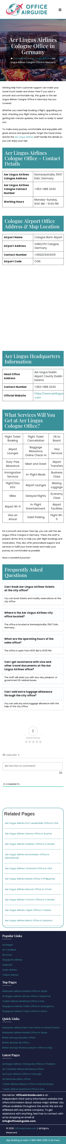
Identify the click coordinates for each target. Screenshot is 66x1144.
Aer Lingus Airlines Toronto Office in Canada (30, 899)
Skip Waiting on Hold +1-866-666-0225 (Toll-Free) (33, 1140)
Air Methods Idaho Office (16, 1079)
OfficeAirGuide (21, 58)
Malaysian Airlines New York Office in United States (31, 1027)
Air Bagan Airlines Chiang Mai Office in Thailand (28, 1063)
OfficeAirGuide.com (25, 1128)
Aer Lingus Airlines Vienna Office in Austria (28, 833)
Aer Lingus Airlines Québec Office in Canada (30, 844)
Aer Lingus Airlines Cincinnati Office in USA (28, 868)
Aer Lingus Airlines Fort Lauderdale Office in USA (31, 823)
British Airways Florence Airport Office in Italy (27, 1047)
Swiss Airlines (9, 969)
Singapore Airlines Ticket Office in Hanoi (24, 1011)
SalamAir (7, 964)
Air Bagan (7, 944)
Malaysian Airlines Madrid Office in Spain (24, 991)
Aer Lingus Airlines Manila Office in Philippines (30, 878)
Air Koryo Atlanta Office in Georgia (21, 1074)
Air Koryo (7, 954)
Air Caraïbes (9, 949)
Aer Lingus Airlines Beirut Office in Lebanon (28, 920)
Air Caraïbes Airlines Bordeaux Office (23, 1069)
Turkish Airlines (10, 974)
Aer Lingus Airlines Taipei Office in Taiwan (28, 910)
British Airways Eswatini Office (19, 1037)
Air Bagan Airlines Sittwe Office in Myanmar (26, 996)
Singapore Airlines (12, 959)
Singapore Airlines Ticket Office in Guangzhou (28, 1006)
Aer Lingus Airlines (40, 58)
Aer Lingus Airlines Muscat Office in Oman (28, 889)
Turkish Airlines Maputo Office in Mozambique (28, 1084)
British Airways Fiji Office (15, 1042)
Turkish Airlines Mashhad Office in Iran (23, 1001)
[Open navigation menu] (60, 9)
